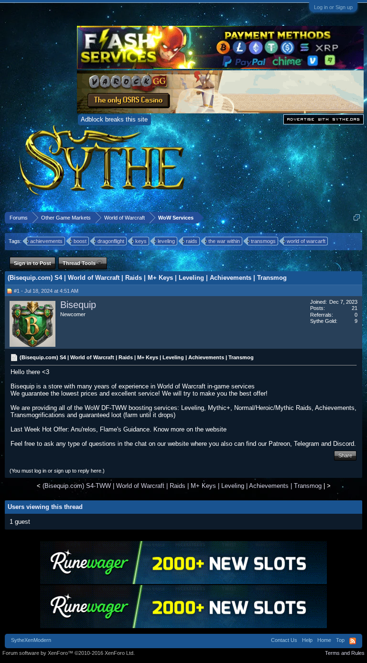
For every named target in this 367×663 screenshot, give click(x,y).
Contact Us (284, 640)
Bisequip (78, 304)
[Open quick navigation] (357, 217)
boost (80, 241)
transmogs (263, 241)
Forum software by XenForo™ (68, 653)
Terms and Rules (345, 653)
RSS (352, 641)
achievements (46, 241)
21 (354, 308)
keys (141, 241)
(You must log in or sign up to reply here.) (57, 471)
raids (191, 241)
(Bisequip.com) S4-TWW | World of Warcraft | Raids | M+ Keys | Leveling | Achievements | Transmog (182, 485)
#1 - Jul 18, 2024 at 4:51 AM (46, 291)
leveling (166, 241)
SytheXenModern (31, 640)
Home (324, 640)
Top (340, 640)
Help (307, 640)
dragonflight (110, 241)
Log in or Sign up (333, 7)
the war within (224, 241)
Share (345, 455)
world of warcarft (306, 241)
